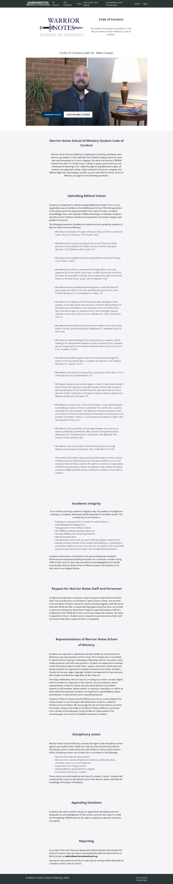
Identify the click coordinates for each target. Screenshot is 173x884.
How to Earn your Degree (90, 3)
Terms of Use (141, 877)
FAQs (79, 4)
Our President (68, 3)
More (137, 4)
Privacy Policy (141, 880)
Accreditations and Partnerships (114, 3)
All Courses (55, 3)
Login (145, 4)
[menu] (98, 3)
